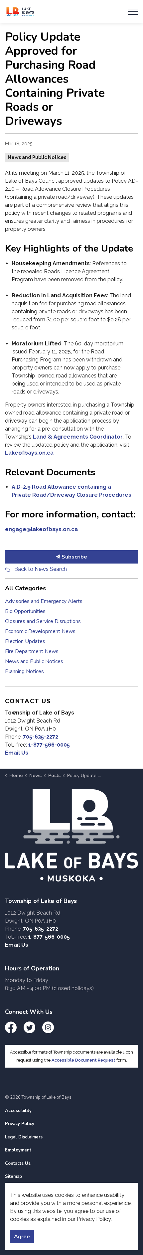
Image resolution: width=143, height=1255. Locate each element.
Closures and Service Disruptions (43, 621)
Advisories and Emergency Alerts (43, 601)
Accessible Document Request (83, 1060)
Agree (22, 1236)
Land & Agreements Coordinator (78, 437)
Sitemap (13, 1176)
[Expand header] (133, 11)
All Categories (25, 588)
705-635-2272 (40, 737)
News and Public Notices (37, 157)
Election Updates (25, 641)
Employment (18, 1150)
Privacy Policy (19, 1124)
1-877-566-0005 (49, 745)
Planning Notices (24, 671)
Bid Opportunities (25, 611)
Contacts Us (18, 1163)
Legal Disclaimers (24, 1137)
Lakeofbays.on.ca (29, 453)
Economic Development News (40, 631)
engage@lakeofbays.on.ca (41, 529)
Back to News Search (40, 569)
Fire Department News (32, 651)
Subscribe (73, 557)
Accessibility (18, 1111)
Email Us (16, 753)
